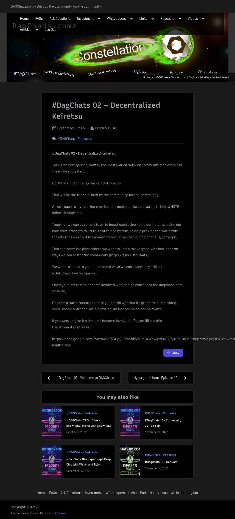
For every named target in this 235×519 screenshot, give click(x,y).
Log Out (50, 29)
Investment (85, 18)
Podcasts (167, 18)
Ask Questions (60, 18)
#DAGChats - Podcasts (75, 138)
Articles (25, 29)
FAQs (39, 18)
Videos (193, 18)
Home (24, 18)
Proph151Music (106, 128)
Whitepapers (116, 18)
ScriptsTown (58, 513)
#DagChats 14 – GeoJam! (162, 462)
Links (143, 18)
